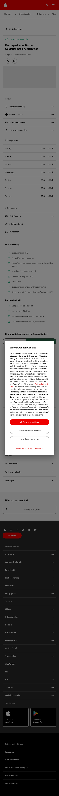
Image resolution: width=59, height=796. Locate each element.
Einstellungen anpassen (29, 439)
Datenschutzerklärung (23, 449)
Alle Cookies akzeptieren (29, 422)
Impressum (39, 449)
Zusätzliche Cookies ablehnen (29, 431)
